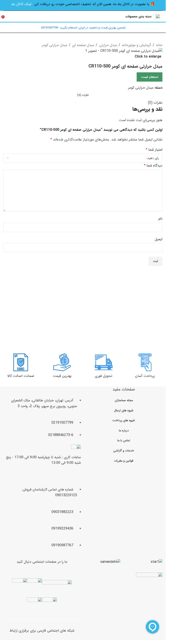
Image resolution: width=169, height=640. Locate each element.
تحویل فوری (103, 376)
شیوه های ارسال (123, 410)
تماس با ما (123, 440)
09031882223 (62, 512)
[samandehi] (110, 562)
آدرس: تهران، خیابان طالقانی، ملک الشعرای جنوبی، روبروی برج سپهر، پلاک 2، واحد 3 (44, 403)
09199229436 (62, 528)
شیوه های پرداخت (123, 420)
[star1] (156, 562)
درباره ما (124, 430)
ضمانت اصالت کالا (20, 376)
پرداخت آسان (145, 376)
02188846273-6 (60, 435)
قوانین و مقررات (123, 460)
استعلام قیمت (149, 77)
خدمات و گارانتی (123, 450)
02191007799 (62, 422)
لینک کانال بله (21, 4)
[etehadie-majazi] (149, 586)
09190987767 (62, 545)
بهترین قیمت (62, 376)
